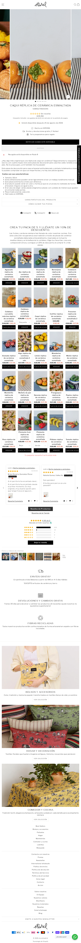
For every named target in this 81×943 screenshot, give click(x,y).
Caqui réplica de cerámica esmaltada (40, 318)
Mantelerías (40, 838)
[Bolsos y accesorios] (40, 667)
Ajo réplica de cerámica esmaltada (25, 274)
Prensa (40, 857)
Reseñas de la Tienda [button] (40, 513)
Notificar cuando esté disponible (40, 142)
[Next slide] (77, 488)
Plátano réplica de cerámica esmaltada (56, 442)
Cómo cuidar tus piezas (40, 204)
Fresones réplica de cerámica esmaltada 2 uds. (72, 316)
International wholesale (40, 863)
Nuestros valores (40, 898)
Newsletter (40, 860)
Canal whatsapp (40, 910)
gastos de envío (36, 118)
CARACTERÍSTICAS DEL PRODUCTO (40, 200)
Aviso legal (40, 879)
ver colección (40, 699)
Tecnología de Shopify (40, 941)
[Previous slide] (3, 488)
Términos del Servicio (40, 873)
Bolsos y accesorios (40, 829)
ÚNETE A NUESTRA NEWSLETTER (40, 919)
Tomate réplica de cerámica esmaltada (72, 442)
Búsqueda (40, 848)
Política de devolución (40, 870)
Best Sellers (40, 826)
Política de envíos (40, 866)
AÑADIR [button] (8, 283)
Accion (40, 885)
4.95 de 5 (46, 521)
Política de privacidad (40, 876)
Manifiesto (40, 901)
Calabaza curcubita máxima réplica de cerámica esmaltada (8, 316)
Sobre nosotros (41, 891)
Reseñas (40, 907)
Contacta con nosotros (40, 854)
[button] (29, 500)
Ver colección (40, 819)
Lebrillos (40, 845)
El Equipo (40, 895)
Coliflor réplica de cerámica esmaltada (56, 316)
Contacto (40, 882)
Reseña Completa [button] (15, 501)
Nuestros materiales (40, 904)
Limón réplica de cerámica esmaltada (40, 358)
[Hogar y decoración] (40, 726)
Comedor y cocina (40, 842)
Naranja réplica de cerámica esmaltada (40, 397)
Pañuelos (40, 832)
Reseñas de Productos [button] (40, 509)
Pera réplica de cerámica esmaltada (8, 442)
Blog (40, 913)
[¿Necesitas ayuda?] (75, 937)
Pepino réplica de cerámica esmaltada (72, 397)
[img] (13, 471)
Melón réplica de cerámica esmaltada (72, 358)
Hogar (40, 835)
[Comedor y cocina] (40, 785)
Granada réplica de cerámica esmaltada (9, 358)
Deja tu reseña (40, 543)
